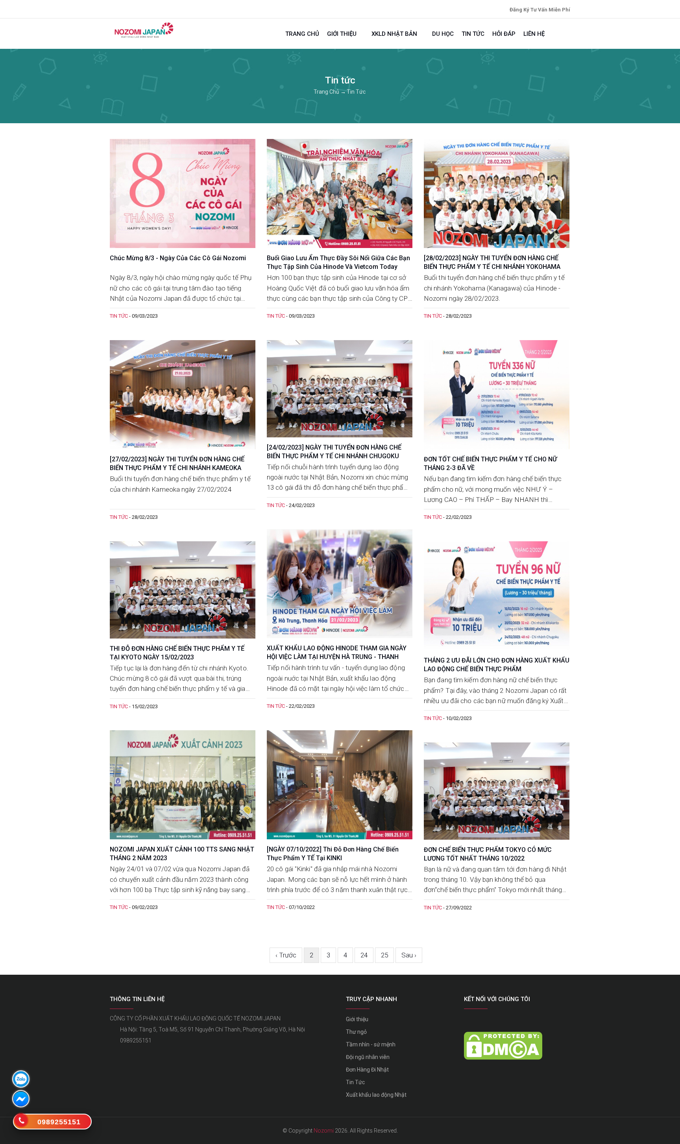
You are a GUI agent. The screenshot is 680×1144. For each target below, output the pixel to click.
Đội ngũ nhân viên (368, 1057)
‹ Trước (285, 955)
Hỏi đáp (504, 33)
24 (364, 955)
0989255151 (136, 1040)
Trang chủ (302, 33)
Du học (443, 33)
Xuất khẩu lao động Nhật (376, 1095)
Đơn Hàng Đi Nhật (367, 1069)
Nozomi (324, 1130)
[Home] (143, 30)
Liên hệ (534, 33)
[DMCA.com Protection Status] (503, 1037)
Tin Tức (355, 1082)
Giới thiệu (342, 33)
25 (384, 955)
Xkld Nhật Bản (395, 33)
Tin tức (473, 33)
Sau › (408, 955)
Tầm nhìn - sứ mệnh (370, 1044)
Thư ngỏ (356, 1032)
